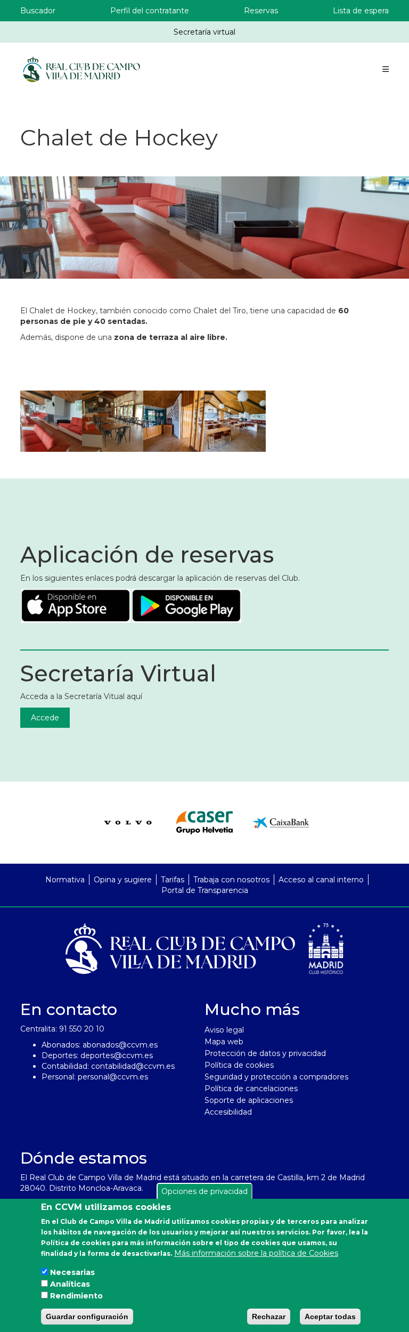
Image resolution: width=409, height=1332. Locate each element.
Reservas (261, 10)
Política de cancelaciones (251, 1088)
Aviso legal (224, 1030)
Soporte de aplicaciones (248, 1100)
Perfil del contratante (149, 10)
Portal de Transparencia (204, 890)
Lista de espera (361, 10)
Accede (45, 717)
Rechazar (268, 1316)
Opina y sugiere (123, 879)
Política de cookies (239, 1065)
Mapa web (223, 1041)
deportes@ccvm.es (116, 1055)
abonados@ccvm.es (120, 1045)
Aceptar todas (330, 1316)
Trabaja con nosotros (231, 879)
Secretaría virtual (204, 32)
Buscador (37, 10)
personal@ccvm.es (113, 1077)
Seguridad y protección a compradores (276, 1077)
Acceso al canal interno (321, 879)
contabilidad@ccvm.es (133, 1066)
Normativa (65, 879)
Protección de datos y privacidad (265, 1053)
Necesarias (72, 1272)
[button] (50, 421)
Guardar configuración (87, 1316)
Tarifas (172, 879)
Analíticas (70, 1284)
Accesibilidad (228, 1112)
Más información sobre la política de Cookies (256, 1253)
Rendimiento (76, 1296)
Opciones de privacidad (204, 1191)
